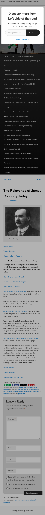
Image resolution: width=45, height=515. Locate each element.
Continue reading (22, 39)
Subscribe (33, 32)
